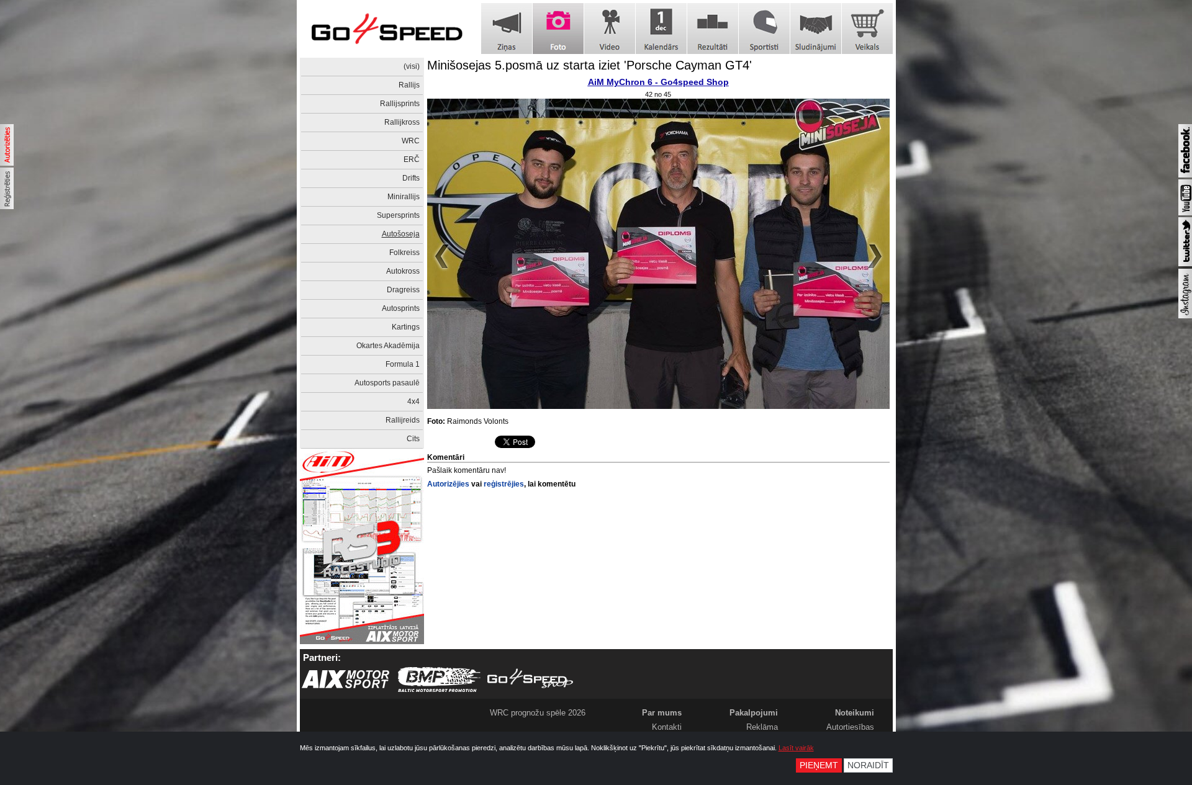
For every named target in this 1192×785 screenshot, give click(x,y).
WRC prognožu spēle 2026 (537, 712)
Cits (413, 438)
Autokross (403, 271)
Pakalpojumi (753, 712)
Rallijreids (403, 420)
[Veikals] (867, 28)
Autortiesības (850, 727)
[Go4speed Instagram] (1185, 316)
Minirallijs (403, 196)
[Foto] (558, 28)
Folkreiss (404, 252)
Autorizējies (448, 484)
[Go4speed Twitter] (1185, 263)
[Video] (609, 28)
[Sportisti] (764, 28)
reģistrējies (504, 484)
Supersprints (398, 215)
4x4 (413, 401)
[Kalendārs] (661, 28)
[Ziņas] (506, 28)
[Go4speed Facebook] (1185, 175)
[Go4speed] (387, 29)
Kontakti (667, 727)
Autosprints (401, 308)
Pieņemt (819, 765)
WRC (411, 141)
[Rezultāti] (712, 28)
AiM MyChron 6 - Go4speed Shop (658, 82)
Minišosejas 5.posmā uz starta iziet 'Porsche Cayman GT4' (589, 65)
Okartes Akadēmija (388, 345)
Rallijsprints (400, 103)
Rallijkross (402, 122)
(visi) (412, 66)
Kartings (406, 327)
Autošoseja (401, 234)
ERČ (412, 159)
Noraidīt (868, 765)
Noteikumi (854, 712)
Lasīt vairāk (796, 747)
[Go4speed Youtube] (1185, 213)
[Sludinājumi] (815, 28)
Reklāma (762, 727)
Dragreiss (403, 289)
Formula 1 (403, 364)
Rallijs (409, 85)
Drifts (411, 178)
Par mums (662, 712)
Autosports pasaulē (387, 383)
